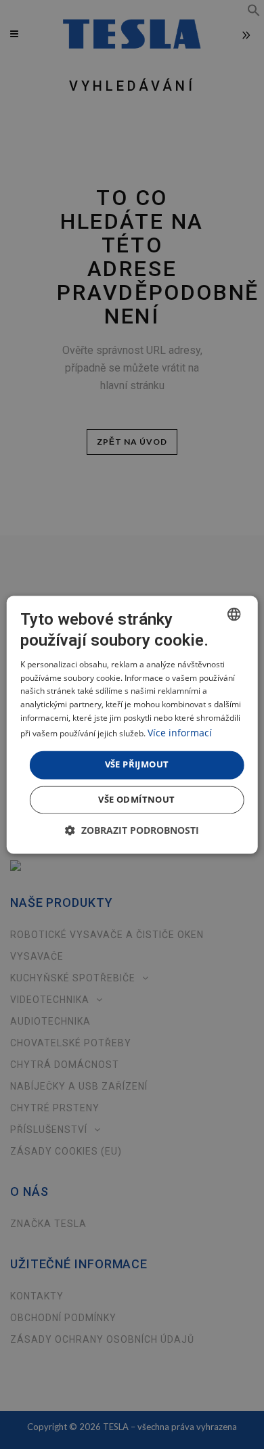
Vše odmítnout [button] (136, 799)
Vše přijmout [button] (137, 764)
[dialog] (132, 724)
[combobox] (233, 614)
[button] (132, 830)
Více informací (180, 732)
